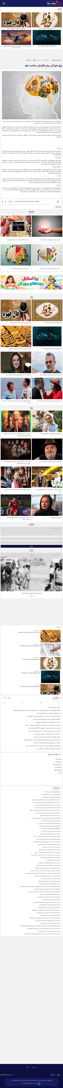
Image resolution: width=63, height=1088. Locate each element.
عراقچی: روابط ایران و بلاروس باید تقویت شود (50, 821)
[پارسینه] (53, 3)
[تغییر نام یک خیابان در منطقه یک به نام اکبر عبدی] (47, 449)
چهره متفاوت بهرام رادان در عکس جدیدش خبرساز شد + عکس (47, 813)
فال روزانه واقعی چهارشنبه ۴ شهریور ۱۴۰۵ (47, 46)
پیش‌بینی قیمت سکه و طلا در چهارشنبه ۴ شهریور (19, 349)
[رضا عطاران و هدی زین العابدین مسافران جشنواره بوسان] (47, 388)
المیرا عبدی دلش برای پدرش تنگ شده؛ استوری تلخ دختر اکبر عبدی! (48, 490)
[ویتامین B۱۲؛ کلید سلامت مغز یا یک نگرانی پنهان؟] (16, 226)
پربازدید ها (55, 698)
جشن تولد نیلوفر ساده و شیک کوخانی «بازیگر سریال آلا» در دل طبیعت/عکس (42, 740)
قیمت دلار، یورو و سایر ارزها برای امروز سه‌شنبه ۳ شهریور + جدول (47, 902)
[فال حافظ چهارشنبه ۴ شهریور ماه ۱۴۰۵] (47, 19)
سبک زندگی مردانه (57, 765)
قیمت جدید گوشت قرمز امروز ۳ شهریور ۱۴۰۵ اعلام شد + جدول (47, 836)
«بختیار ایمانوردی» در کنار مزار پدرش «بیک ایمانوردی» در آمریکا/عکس (16, 402)
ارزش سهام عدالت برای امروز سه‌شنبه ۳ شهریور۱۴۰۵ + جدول (47, 852)
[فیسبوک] (8, 202)
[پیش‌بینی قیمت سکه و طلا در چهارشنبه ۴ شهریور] (16, 336)
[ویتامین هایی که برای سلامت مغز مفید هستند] (47, 226)
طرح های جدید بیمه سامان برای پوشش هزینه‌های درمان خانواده (47, 889)
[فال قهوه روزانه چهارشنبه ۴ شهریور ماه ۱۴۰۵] (16, 19)
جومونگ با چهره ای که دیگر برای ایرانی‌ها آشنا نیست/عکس (17, 490)
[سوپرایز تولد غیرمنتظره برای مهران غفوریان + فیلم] (47, 362)
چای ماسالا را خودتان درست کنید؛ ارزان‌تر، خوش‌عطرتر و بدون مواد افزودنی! (44, 918)
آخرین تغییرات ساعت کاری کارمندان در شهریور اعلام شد (48, 897)
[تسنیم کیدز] (31, 283)
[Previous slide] (3, 569)
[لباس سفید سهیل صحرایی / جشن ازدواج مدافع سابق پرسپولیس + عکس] (16, 505)
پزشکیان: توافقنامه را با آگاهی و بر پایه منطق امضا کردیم (48, 844)
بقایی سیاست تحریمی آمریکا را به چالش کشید (50, 831)
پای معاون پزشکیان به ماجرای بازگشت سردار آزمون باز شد (48, 823)
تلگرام (54, 1075)
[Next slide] (59, 569)
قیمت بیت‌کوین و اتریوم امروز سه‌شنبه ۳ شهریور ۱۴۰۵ (48, 931)
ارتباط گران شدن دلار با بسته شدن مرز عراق (51, 847)
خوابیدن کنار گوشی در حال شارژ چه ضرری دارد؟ (50, 878)
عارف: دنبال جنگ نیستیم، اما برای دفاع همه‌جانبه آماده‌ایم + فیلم (47, 842)
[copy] (57, 201)
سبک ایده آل (58, 762)
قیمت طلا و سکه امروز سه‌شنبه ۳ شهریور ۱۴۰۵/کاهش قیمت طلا (44, 728)
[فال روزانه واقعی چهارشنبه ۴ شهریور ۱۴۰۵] (47, 37)
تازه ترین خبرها (58, 770)
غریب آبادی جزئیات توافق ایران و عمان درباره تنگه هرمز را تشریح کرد (46, 802)
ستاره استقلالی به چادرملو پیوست (53, 860)
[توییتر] (3, 202)
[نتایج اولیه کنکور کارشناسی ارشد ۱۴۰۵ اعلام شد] (50, 649)
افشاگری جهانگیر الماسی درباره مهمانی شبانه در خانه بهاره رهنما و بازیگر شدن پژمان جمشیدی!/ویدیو (37, 710)
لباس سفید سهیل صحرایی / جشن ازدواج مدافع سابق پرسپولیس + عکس (18, 518)
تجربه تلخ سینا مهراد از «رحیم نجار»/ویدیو (51, 899)
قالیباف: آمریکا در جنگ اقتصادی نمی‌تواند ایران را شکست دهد (47, 808)
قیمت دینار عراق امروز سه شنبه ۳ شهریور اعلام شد (49, 905)
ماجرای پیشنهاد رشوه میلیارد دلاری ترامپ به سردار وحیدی (46, 737)
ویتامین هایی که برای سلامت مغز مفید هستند (50, 240)
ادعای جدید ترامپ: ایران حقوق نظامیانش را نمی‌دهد (49, 863)
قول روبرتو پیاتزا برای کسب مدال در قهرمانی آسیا (50, 915)
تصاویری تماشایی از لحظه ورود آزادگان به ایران (31, 593)
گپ (60, 1075)
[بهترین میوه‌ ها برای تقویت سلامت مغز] (16, 255)
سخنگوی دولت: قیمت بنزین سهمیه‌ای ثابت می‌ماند (49, 826)
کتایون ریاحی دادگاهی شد (56, 518)
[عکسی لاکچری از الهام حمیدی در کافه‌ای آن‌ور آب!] (47, 421)
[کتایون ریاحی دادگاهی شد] (47, 505)
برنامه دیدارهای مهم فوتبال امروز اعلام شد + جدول (50, 894)
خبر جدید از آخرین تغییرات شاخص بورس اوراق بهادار (49, 881)
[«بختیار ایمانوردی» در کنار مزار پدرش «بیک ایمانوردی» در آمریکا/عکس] (16, 388)
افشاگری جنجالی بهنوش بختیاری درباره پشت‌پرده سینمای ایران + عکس (46, 818)
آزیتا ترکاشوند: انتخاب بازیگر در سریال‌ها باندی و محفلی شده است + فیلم (45, 810)
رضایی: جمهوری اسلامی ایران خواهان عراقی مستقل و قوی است (47, 868)
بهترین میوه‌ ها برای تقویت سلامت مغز (20, 268)
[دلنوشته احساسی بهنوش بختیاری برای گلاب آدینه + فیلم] (16, 362)
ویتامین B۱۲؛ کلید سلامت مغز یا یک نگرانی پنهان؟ (18, 240)
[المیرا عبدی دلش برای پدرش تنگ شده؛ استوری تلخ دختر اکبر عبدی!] (47, 477)
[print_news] (11, 202)
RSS (28, 1067)
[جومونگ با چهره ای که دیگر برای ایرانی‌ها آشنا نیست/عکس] (16, 477)
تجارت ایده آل (58, 767)
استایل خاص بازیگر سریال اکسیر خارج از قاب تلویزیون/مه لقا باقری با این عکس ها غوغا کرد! (17, 462)
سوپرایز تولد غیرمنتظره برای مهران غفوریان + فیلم (51, 375)
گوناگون (59, 9)
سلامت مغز (58, 207)
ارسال (31, 546)
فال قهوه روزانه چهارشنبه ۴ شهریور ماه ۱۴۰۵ (16, 28)
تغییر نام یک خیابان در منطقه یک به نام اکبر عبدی (51, 462)
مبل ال (60, 773)
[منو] (3, 4)
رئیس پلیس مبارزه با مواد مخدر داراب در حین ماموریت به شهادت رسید (45, 855)
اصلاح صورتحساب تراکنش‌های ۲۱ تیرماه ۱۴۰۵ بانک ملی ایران (47, 920)
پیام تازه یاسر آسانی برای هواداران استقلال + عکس (49, 834)
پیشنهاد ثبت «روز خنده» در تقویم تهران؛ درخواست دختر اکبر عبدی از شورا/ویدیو (43, 928)
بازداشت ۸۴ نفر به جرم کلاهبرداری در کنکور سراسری (49, 850)
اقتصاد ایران (59, 759)
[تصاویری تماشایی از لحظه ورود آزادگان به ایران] (31, 572)
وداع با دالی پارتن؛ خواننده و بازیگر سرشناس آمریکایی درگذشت (47, 805)
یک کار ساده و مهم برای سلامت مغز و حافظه (50, 268)
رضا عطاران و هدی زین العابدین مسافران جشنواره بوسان (49, 401)
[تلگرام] (5, 202)
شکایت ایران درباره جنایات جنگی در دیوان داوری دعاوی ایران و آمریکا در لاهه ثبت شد (42, 873)
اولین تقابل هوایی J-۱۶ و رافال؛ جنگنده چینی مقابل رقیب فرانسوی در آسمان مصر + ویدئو (16, 46)
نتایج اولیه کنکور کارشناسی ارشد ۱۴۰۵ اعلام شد (29, 646)
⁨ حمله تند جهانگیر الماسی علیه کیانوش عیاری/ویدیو (48, 722)
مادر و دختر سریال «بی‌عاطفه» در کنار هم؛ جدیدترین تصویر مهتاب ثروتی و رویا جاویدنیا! (17, 435)
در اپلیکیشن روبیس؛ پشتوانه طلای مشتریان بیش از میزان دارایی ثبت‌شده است (44, 892)
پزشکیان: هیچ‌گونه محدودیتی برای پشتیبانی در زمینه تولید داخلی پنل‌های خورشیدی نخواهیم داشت (39, 926)
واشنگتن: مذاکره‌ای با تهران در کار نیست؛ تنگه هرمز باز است (48, 839)
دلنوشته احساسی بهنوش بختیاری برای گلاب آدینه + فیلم (18, 375)
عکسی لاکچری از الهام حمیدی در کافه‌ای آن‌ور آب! (51, 434)
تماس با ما (33, 1067)
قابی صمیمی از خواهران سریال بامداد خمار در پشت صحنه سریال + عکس (43, 746)
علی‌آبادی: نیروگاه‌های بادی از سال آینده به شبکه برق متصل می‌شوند (46, 800)
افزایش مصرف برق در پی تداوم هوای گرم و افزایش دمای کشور (47, 876)
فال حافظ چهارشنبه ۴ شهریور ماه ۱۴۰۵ (47, 28)
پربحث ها (5, 698)
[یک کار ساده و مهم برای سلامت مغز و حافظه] (47, 255)
